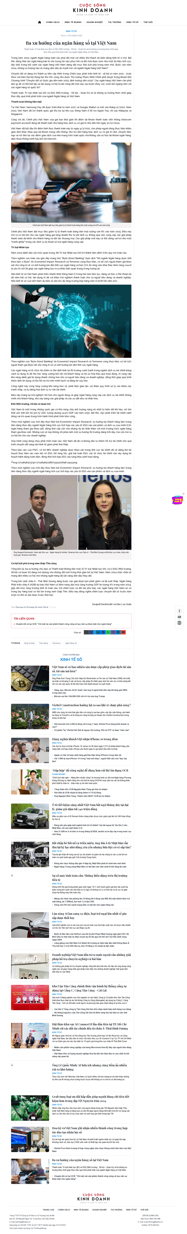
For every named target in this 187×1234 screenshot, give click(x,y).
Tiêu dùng (43, 643)
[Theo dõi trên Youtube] (179, 617)
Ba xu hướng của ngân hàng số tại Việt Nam (80, 1160)
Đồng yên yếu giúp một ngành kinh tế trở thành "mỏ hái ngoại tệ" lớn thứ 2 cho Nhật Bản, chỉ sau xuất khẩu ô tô (89, 826)
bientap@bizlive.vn (23, 1222)
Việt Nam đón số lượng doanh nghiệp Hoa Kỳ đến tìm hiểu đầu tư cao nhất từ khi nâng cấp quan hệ (90, 1055)
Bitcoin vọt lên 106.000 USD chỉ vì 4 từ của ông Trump (79, 696)
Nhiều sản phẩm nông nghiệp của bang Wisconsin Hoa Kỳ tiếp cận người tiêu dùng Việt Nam (91, 1048)
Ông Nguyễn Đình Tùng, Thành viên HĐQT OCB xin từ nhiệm (82, 796)
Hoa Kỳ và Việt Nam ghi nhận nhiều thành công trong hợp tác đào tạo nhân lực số (89, 1130)
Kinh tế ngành (73, 22)
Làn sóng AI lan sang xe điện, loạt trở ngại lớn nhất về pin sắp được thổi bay (89, 916)
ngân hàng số (71, 643)
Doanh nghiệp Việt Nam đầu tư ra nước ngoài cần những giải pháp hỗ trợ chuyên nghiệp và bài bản (91, 957)
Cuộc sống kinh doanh (93, 1198)
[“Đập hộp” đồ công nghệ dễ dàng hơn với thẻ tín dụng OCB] (30, 782)
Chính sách (53, 22)
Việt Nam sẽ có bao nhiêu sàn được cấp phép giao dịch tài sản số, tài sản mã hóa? (91, 669)
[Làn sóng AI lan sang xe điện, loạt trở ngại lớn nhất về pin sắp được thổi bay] (30, 925)
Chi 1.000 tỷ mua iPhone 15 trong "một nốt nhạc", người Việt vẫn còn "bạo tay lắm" (89, 760)
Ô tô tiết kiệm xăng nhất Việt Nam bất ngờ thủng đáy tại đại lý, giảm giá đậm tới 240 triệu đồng (90, 807)
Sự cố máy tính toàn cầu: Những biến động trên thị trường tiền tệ (89, 878)
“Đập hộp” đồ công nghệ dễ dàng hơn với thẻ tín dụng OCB (90, 770)
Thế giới (148, 22)
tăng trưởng (29, 643)
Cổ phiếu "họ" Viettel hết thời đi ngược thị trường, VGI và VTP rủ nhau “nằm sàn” (91, 730)
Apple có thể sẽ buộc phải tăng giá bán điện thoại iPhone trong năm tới (87, 755)
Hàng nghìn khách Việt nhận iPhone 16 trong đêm (85, 739)
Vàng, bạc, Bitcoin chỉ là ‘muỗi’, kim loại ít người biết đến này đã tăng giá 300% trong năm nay (89, 691)
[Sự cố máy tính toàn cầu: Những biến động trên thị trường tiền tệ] (30, 887)
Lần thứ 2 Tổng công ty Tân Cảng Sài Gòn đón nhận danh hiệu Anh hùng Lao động (92, 1009)
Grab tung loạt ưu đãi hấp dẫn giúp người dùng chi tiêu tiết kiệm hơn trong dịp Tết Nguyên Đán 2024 (90, 1099)
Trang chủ (48, 1210)
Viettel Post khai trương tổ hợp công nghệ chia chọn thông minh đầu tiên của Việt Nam (91, 1149)
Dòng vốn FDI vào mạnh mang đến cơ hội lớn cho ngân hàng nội (84, 905)
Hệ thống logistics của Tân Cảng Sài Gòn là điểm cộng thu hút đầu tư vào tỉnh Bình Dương (89, 1014)
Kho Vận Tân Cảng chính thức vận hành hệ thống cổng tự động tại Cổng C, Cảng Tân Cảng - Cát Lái (89, 988)
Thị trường (114, 22)
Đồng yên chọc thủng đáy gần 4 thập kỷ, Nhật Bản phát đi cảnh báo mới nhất (90, 863)
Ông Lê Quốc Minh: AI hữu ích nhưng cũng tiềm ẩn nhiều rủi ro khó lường (89, 1067)
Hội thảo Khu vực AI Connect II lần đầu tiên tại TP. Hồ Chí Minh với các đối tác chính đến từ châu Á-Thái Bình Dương (90, 1026)
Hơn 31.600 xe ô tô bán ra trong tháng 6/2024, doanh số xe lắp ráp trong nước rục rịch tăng (91, 832)
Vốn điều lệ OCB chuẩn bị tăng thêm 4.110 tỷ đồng (77, 792)
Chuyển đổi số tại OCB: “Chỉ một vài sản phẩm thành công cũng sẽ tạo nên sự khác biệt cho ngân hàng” (64, 624)
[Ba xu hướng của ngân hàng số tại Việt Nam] (30, 1171)
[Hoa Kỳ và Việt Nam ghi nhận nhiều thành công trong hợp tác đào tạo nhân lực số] (30, 1139)
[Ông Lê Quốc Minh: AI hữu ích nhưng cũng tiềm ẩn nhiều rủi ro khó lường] (30, 1076)
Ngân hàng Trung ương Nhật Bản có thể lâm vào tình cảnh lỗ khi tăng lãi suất (90, 867)
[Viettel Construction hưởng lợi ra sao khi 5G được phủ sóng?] (30, 716)
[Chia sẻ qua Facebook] (179, 611)
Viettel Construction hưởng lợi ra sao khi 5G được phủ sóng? (91, 705)
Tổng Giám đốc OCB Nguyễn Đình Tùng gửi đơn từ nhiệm (80, 789)
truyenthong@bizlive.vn (153, 1222)
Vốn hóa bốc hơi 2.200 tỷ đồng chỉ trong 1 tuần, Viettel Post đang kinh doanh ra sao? (90, 725)
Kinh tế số (132, 22)
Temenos (56, 643)
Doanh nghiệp (95, 22)
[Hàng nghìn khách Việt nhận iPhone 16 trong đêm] (30, 750)
